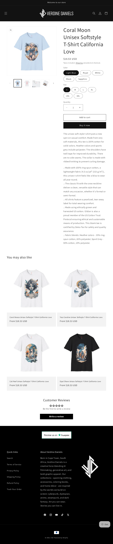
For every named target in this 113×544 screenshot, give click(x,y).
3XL (78, 96)
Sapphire (82, 79)
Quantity (66, 102)
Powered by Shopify (61, 538)
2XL (68, 96)
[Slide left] (10, 83)
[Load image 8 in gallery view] (46, 83)
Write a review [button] (56, 416)
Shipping (79, 63)
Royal (85, 73)
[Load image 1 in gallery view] (18, 83)
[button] (6, 13)
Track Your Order (14, 489)
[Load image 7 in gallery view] (36, 83)
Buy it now (85, 125)
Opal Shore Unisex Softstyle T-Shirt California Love (80, 381)
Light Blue (71, 73)
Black (68, 79)
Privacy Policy (13, 470)
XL (92, 89)
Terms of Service (14, 464)
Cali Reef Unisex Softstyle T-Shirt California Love (29, 381)
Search (10, 458)
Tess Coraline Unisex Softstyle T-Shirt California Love (81, 317)
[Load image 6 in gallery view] (27, 83)
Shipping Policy (14, 477)
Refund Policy (13, 483)
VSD (52, 538)
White (97, 73)
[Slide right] (53, 83)
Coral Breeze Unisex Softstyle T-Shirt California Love (31, 317)
